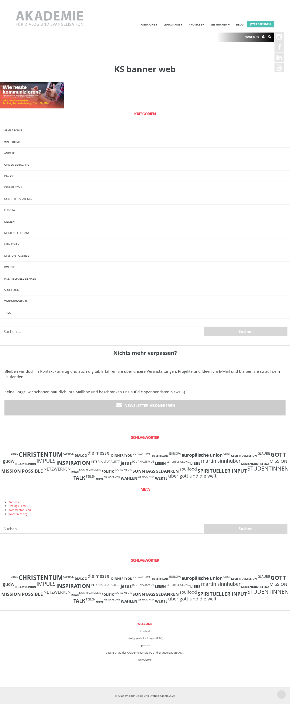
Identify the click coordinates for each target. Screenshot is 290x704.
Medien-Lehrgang (17, 233)
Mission (278, 461)
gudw (8, 461)
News (75, 472)
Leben (160, 463)
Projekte (195, 24)
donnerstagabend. (18, 199)
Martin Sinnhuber (221, 461)
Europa (9, 210)
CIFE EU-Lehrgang (17, 164)
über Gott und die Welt (192, 475)
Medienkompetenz (255, 464)
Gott (278, 454)
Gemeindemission (244, 456)
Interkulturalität (105, 461)
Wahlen (129, 478)
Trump (100, 478)
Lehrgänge (172, 24)
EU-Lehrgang (160, 455)
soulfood (188, 469)
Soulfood (11, 290)
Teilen (91, 476)
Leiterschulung (178, 462)
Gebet (226, 453)
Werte (161, 478)
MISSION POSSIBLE (16, 255)
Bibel (14, 453)
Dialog (9, 176)
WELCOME (144, 624)
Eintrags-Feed (17, 506)
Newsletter (145, 659)
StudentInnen (268, 468)
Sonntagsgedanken (155, 471)
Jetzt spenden (260, 24)
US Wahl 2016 (112, 476)
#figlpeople (13, 130)
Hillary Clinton (25, 463)
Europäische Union (202, 455)
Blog (240, 24)
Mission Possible (22, 471)
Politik (9, 267)
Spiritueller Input (222, 471)
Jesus (126, 463)
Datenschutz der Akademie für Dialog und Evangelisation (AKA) (145, 652)
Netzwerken (57, 469)
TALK (7, 312)
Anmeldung (252, 36)
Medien (9, 221)
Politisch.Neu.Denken (20, 278)
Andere (9, 153)
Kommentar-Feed (19, 510)
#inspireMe (12, 142)
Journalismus (143, 461)
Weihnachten (146, 476)
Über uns (148, 24)
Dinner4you (13, 187)
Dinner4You (121, 455)
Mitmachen (219, 24)
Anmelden (14, 502)
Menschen (12, 244)
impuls (46, 460)
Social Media (123, 469)
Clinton (68, 453)
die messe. (99, 453)
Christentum (40, 454)
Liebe (195, 463)
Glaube (264, 453)
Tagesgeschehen (16, 301)
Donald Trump (142, 453)
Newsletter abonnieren (149, 405)
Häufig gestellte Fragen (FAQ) (145, 638)
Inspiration (73, 462)
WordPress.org (17, 514)
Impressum (145, 645)
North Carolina (90, 469)
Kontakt (145, 631)
